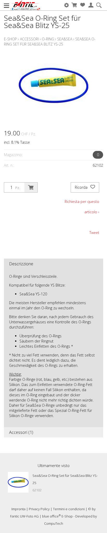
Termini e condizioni (69, 509)
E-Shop (10, 38)
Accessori (29, 38)
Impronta (18, 509)
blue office (51, 516)
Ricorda (82, 187)
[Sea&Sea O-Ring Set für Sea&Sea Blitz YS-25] (18, 482)
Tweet (94, 232)
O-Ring (48, 38)
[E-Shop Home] (25, 5)
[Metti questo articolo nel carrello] (30, 187)
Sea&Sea (64, 38)
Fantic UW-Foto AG (24, 516)
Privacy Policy (39, 509)
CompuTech (53, 523)
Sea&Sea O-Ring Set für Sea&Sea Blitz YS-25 (50, 41)
